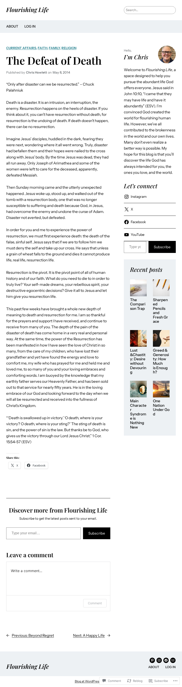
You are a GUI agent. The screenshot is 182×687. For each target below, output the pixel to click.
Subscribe (96, 533)
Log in (30, 26)
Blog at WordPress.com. (91, 681)
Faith (42, 48)
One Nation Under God (161, 407)
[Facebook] (166, 660)
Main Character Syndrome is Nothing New (138, 414)
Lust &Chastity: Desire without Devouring (138, 361)
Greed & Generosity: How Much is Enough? (161, 361)
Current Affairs (21, 48)
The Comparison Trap (137, 304)
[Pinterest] (152, 660)
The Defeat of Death (54, 60)
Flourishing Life (27, 10)
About (12, 26)
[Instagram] (159, 660)
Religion (68, 48)
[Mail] (173, 660)
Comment (95, 603)
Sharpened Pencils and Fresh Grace (160, 311)
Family (54, 48)
